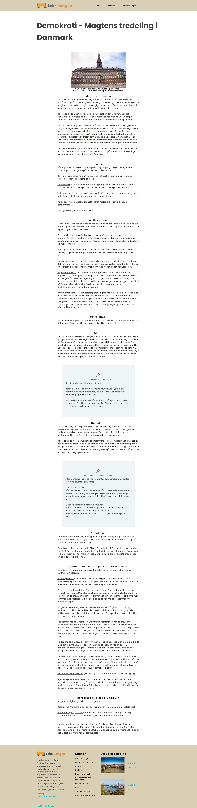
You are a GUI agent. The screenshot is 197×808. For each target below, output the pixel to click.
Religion (79, 770)
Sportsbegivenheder (85, 795)
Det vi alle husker (84, 774)
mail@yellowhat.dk (45, 806)
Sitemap (40, 793)
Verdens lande (82, 791)
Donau (131, 763)
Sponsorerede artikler (47, 796)
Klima (78, 766)
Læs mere (132, 767)
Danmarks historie (84, 762)
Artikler (111, 5)
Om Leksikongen (129, 5)
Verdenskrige (82, 759)
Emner (98, 5)
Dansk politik (81, 784)
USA (77, 788)
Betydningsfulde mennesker (83, 779)
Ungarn (132, 785)
